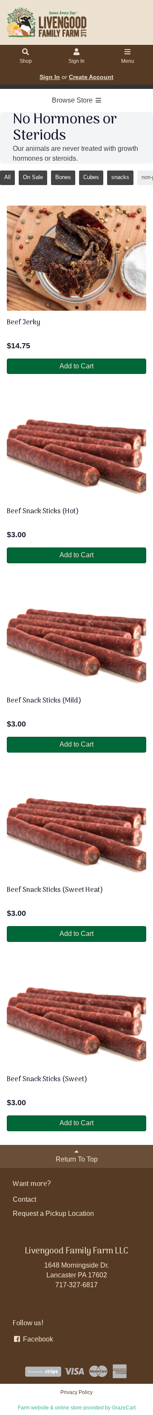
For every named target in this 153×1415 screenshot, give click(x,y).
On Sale (33, 177)
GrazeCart (124, 1408)
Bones (63, 177)
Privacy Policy (76, 1392)
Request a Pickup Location (53, 1213)
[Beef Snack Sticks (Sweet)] (76, 1015)
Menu (127, 61)
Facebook (37, 1339)
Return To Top (77, 1159)
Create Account (91, 77)
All (7, 177)
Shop (26, 61)
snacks (120, 177)
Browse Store (73, 100)
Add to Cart (77, 366)
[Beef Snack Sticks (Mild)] (76, 636)
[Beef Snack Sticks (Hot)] (76, 447)
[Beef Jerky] (76, 258)
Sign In (76, 61)
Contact (24, 1199)
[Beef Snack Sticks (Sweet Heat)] (76, 825)
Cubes (91, 177)
